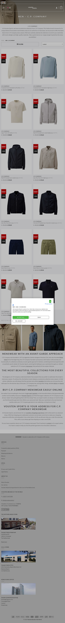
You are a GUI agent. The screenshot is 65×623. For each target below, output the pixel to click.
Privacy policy (48, 303)
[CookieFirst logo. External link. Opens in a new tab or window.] (13, 305)
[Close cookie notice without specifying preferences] (50, 301)
